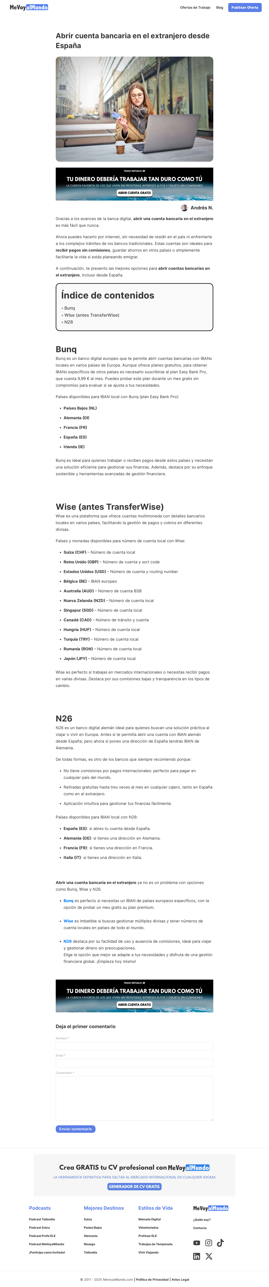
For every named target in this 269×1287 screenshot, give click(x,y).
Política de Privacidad (152, 1279)
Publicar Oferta (245, 7)
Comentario (65, 1073)
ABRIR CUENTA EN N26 (134, 871)
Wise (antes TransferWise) (91, 315)
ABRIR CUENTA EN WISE (134, 697)
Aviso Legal (180, 1279)
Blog (219, 7)
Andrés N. (202, 208)
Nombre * (62, 1038)
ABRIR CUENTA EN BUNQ (134, 485)
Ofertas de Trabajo (195, 7)
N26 (68, 322)
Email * (61, 1055)
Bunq (69, 308)
